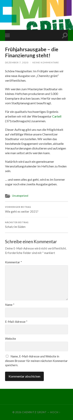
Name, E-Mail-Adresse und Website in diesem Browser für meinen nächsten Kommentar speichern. (36, 361)
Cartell (56, 116)
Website (10, 338)
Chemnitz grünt (34, 412)
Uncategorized (20, 195)
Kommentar (13, 262)
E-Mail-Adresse (16, 321)
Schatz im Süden (17, 225)
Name (9, 304)
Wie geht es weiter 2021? (21, 209)
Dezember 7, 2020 (16, 62)
